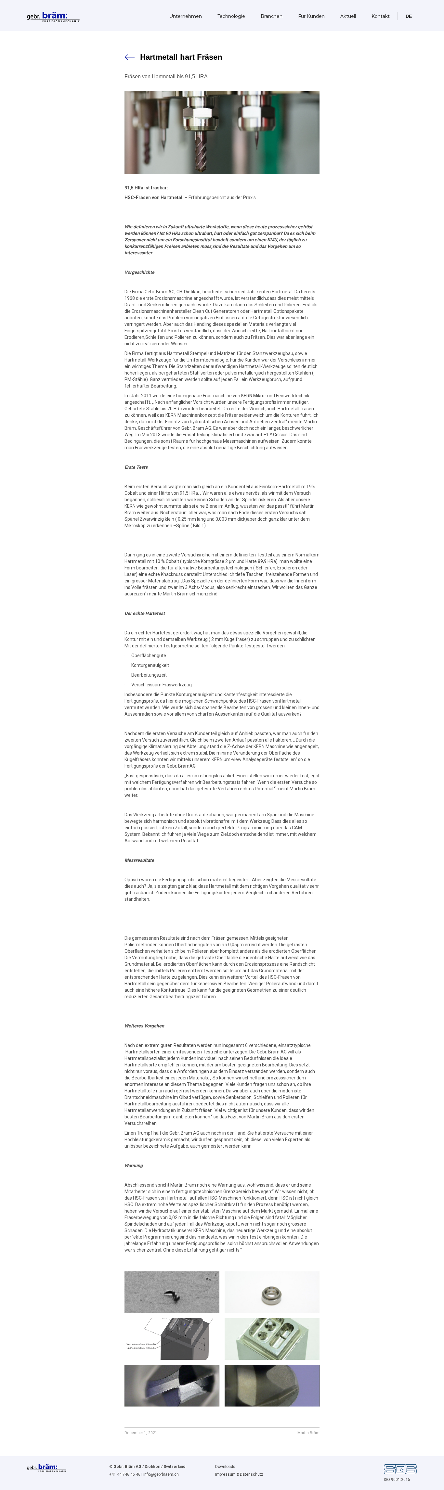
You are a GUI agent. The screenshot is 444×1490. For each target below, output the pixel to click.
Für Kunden (311, 16)
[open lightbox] (171, 1292)
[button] (408, 16)
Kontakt (381, 16)
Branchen (271, 16)
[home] (53, 15)
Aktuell (348, 16)
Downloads (225, 1466)
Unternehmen (185, 16)
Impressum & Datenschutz (239, 1474)
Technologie (231, 16)
